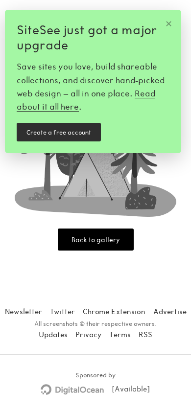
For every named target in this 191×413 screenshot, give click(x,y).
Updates (53, 334)
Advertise (170, 311)
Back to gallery (96, 239)
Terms (120, 334)
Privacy (88, 334)
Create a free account (58, 132)
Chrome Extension (114, 311)
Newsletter (23, 311)
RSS (145, 334)
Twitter (62, 311)
